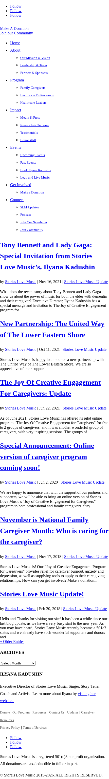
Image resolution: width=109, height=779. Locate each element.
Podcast (25, 215)
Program (17, 80)
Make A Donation (14, 28)
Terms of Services (35, 727)
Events (15, 147)
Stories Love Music (20, 281)
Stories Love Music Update (86, 281)
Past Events (28, 162)
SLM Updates (29, 207)
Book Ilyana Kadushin (35, 170)
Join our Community (16, 33)
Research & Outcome (34, 125)
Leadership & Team (33, 65)
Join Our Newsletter (33, 222)
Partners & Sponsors (34, 73)
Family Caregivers (32, 88)
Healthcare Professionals (37, 95)
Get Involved (20, 185)
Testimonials (29, 133)
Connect (17, 200)
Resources (39, 712)
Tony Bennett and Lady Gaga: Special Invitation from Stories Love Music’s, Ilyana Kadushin (47, 256)
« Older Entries (12, 641)
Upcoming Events (32, 155)
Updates (72, 712)
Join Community (31, 230)
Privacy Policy (10, 727)
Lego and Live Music (35, 177)
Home (15, 43)
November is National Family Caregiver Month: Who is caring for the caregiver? (54, 531)
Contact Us (56, 712)
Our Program (21, 712)
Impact (15, 110)
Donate (5, 712)
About (15, 50)
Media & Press (30, 117)
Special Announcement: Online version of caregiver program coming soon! (47, 456)
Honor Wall (28, 140)
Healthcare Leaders (33, 102)
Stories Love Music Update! (42, 594)
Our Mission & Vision (35, 58)
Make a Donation (32, 192)
